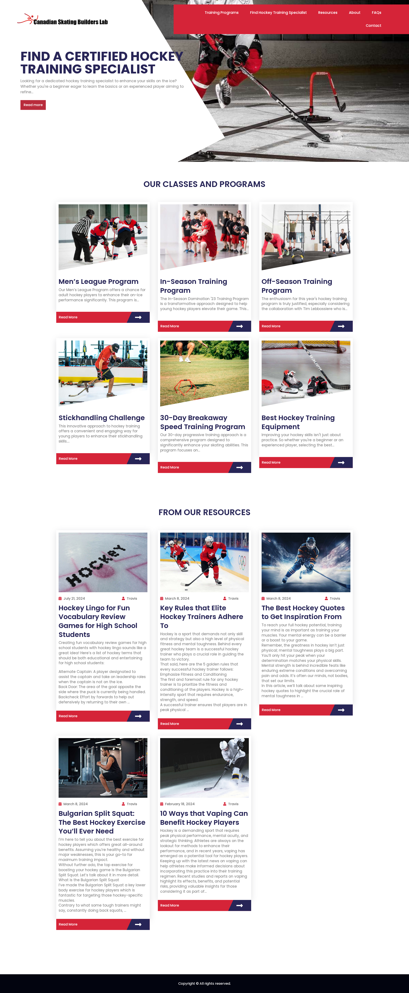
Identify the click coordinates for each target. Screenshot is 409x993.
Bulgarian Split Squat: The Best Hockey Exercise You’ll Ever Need (102, 822)
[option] (204, 81)
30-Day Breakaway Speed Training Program (202, 422)
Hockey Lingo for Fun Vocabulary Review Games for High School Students (98, 621)
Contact (373, 25)
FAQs (376, 12)
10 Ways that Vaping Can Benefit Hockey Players (204, 818)
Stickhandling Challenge (102, 417)
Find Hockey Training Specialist (278, 12)
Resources (327, 12)
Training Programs (222, 12)
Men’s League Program (98, 281)
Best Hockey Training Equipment (298, 422)
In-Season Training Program (193, 286)
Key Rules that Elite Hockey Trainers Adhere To (201, 616)
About (354, 12)
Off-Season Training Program (297, 286)
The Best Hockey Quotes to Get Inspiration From (303, 612)
